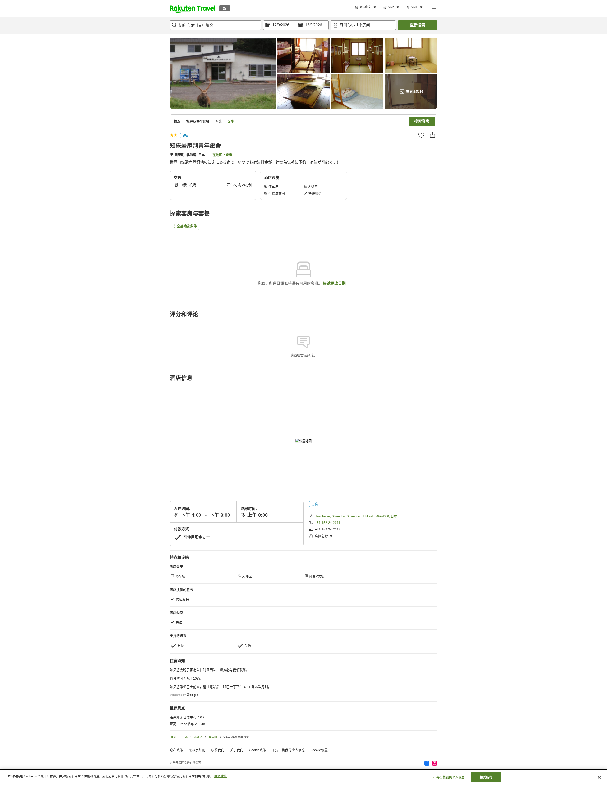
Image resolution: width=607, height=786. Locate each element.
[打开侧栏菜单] (433, 8)
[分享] (432, 135)
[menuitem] (366, 7)
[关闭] (599, 777)
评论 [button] (218, 121)
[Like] (421, 135)
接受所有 (486, 777)
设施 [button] (230, 121)
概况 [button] (177, 121)
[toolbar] (296, 25)
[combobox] (215, 25)
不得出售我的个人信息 (448, 777)
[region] (303, 777)
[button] (192, 8)
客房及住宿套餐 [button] (197, 121)
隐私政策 (220, 776)
